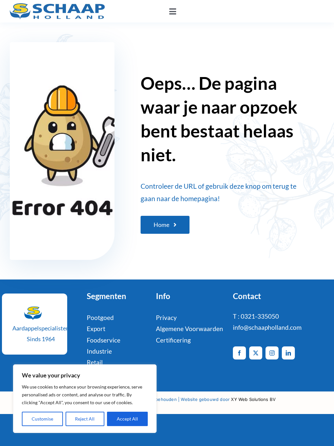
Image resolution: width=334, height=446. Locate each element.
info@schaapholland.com (267, 327)
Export (96, 328)
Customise (42, 419)
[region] (85, 398)
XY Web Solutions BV (253, 399)
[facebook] (239, 352)
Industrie (99, 351)
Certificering (173, 340)
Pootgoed (100, 317)
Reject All (85, 419)
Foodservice (103, 340)
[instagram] (272, 352)
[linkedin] (288, 352)
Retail (95, 362)
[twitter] (255, 352)
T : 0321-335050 (256, 316)
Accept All (127, 419)
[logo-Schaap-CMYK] (57, 6)
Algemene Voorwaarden (189, 328)
